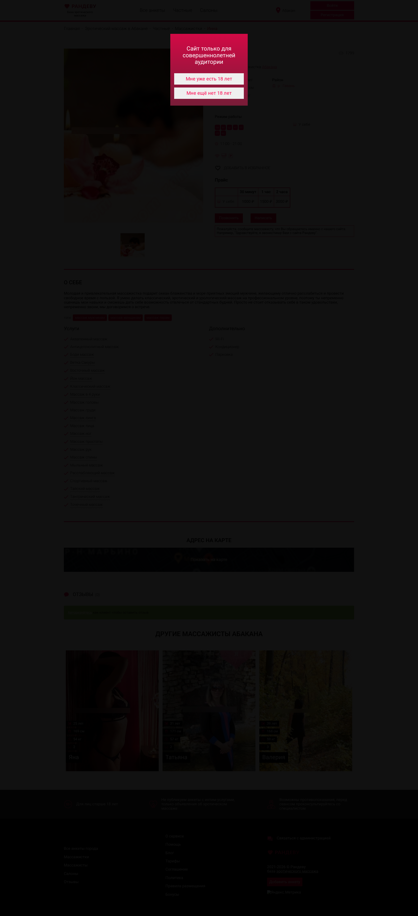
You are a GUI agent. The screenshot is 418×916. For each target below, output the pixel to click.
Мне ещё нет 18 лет (209, 93)
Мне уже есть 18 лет (209, 79)
